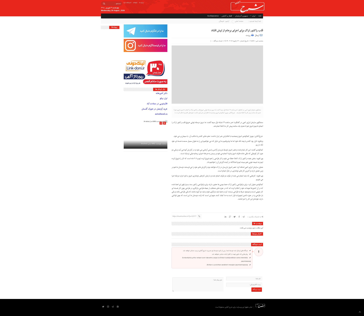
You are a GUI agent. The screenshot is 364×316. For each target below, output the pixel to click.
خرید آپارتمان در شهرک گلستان (154, 109)
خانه (260, 16)
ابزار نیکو (163, 98)
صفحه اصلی (239, 21)
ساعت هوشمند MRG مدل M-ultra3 (153, 143)
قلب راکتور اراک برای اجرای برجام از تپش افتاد (237, 30)
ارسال (257, 35)
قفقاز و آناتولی (227, 16)
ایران (253, 16)
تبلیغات (135, 2)
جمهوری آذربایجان (241, 16)
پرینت (248, 35)
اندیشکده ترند (127, 2)
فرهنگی (221, 21)
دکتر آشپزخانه (161, 93)
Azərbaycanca (213, 16)
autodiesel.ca (161, 114)
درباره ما (141, 2)
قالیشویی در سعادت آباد (157, 104)
